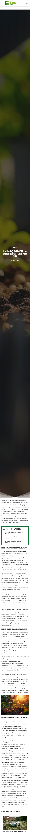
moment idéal (18, 507)
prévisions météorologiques (10, 587)
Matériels (7, 817)
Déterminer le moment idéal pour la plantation (14, 533)
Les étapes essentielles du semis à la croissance (14, 542)
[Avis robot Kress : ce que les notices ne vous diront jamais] (15, 823)
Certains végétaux (10, 557)
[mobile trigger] (2, 3)
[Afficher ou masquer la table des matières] (24, 529)
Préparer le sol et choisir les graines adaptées (14, 537)
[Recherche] (23, 3)
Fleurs (15, 248)
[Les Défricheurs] (10, 3)
